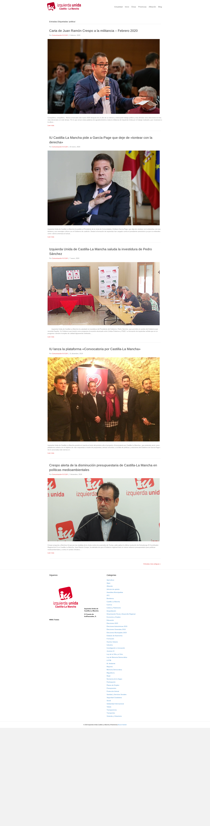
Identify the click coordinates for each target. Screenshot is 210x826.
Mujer (109, 676)
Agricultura (110, 580)
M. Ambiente (111, 663)
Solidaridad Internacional (115, 704)
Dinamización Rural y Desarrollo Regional (121, 614)
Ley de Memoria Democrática (117, 657)
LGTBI (109, 660)
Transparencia (112, 710)
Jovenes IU (110, 651)
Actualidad (118, 7)
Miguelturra (111, 673)
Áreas (133, 7)
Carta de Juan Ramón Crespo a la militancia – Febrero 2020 (93, 30)
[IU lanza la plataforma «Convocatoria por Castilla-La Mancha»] (104, 399)
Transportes (111, 713)
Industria (110, 645)
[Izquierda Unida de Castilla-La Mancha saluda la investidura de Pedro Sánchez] (104, 293)
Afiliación (152, 7)
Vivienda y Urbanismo (114, 716)
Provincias (142, 7)
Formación (110, 639)
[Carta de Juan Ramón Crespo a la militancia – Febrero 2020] (104, 76)
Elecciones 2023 (112, 623)
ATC (108, 595)
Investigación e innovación (116, 648)
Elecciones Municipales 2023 (117, 632)
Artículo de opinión (113, 589)
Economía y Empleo (114, 617)
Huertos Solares (112, 642)
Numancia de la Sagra (114, 679)
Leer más (51, 125)
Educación (110, 620)
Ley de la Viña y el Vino (115, 654)
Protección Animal (113, 691)
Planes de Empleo (113, 685)
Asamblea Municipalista (115, 592)
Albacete (110, 586)
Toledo (109, 707)
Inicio (127, 7)
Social (109, 700)
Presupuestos (111, 688)
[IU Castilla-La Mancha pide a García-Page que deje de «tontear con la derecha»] (104, 188)
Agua (108, 583)
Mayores (110, 666)
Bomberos (110, 598)
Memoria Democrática (114, 670)
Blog (160, 7)
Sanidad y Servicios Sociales (116, 694)
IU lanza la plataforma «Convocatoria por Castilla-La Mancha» (95, 349)
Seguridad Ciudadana (114, 697)
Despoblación (111, 611)
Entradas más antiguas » (152, 564)
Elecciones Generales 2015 (116, 629)
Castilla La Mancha (113, 601)
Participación (111, 682)
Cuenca (109, 605)
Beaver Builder (122, 725)
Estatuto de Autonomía (114, 636)
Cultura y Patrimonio (114, 608)
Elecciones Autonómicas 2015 (117, 626)
